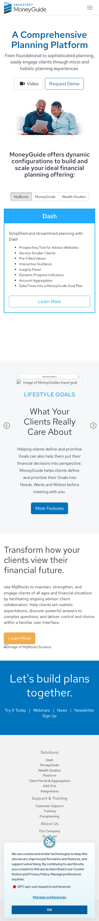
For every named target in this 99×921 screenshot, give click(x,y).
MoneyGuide (45, 196)
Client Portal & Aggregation (49, 781)
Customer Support (49, 806)
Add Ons (49, 786)
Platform (49, 775)
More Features (49, 508)
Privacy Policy (38, 874)
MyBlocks (21, 196)
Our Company (49, 831)
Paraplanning (49, 816)
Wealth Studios (74, 196)
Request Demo (64, 84)
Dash (49, 760)
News (62, 710)
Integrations (50, 791)
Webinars (41, 710)
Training (50, 811)
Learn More (49, 301)
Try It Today (15, 710)
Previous (6, 426)
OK (49, 910)
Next (92, 426)
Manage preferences (49, 897)
